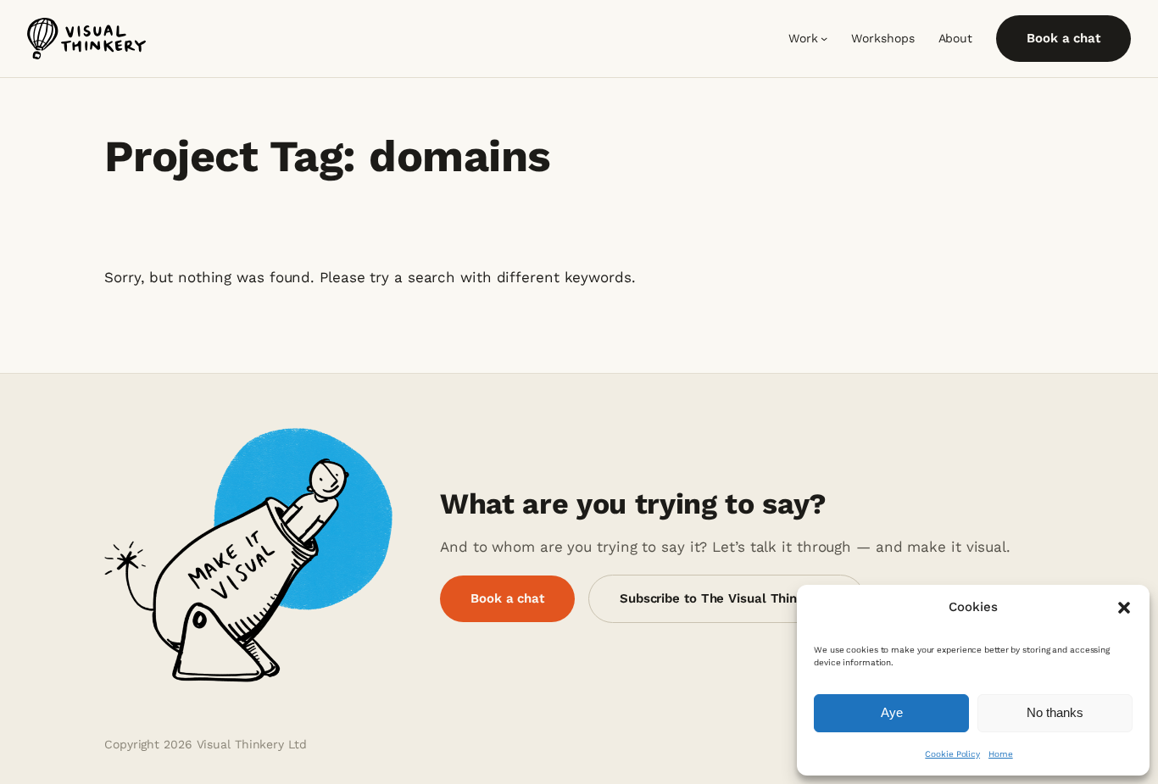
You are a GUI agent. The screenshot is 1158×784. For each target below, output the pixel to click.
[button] (1124, 607)
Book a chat (1063, 38)
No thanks (1055, 712)
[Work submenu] (824, 38)
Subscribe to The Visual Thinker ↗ (726, 598)
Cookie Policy (952, 754)
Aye (892, 712)
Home (1000, 754)
